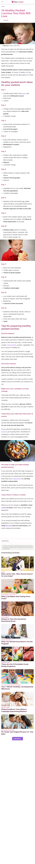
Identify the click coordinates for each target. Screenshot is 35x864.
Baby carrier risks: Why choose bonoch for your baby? (17, 575)
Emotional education (7, 730)
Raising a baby (5, 707)
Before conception (7, 639)
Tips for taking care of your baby (11, 685)
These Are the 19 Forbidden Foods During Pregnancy (14, 665)
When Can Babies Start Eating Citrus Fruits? (15, 598)
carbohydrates (11, 345)
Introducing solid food (8, 594)
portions (4, 432)
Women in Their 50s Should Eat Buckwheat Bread (13, 620)
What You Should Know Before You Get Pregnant (17, 643)
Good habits (5, 617)
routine (4, 507)
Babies (3, 572)
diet (27, 72)
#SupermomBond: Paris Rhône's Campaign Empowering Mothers (14, 710)
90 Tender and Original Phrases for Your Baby (17, 733)
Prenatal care (5, 662)
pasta (24, 93)
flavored (9, 525)
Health (3, 6)
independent (16, 479)
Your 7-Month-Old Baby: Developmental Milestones (17, 688)
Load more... (18, 738)
